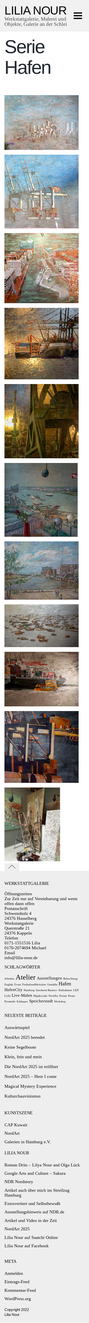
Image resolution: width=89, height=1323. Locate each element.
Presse (71, 996)
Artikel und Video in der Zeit (30, 1220)
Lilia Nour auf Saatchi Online (31, 1237)
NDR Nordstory (18, 1181)
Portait (63, 996)
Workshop (60, 1001)
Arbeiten (9, 978)
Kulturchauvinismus (22, 1096)
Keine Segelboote (20, 1047)
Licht (7, 996)
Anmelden (13, 1273)
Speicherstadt (41, 1001)
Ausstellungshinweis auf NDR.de (34, 1211)
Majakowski (40, 996)
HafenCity (13, 989)
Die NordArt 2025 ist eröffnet (31, 1066)
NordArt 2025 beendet (24, 1037)
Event (17, 984)
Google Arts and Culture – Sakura (35, 1173)
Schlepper (22, 1001)
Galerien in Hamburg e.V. (27, 1141)
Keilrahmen (65, 990)
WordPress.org (17, 1298)
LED (76, 990)
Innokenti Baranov (46, 990)
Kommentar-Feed (20, 1290)
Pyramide (9, 1001)
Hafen (65, 984)
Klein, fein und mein (23, 1056)
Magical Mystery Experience (30, 1086)
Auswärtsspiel (17, 1027)
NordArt (53, 996)
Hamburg (29, 990)
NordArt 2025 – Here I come (30, 1076)
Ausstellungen (49, 978)
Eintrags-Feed (16, 1281)
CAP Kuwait (15, 1124)
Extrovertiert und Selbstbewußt (32, 1203)
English (8, 984)
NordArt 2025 (17, 1228)
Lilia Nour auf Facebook (26, 1245)
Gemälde (52, 984)
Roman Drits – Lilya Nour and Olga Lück (42, 1164)
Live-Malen (22, 995)
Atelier (26, 977)
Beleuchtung (70, 978)
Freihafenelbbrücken (34, 984)
